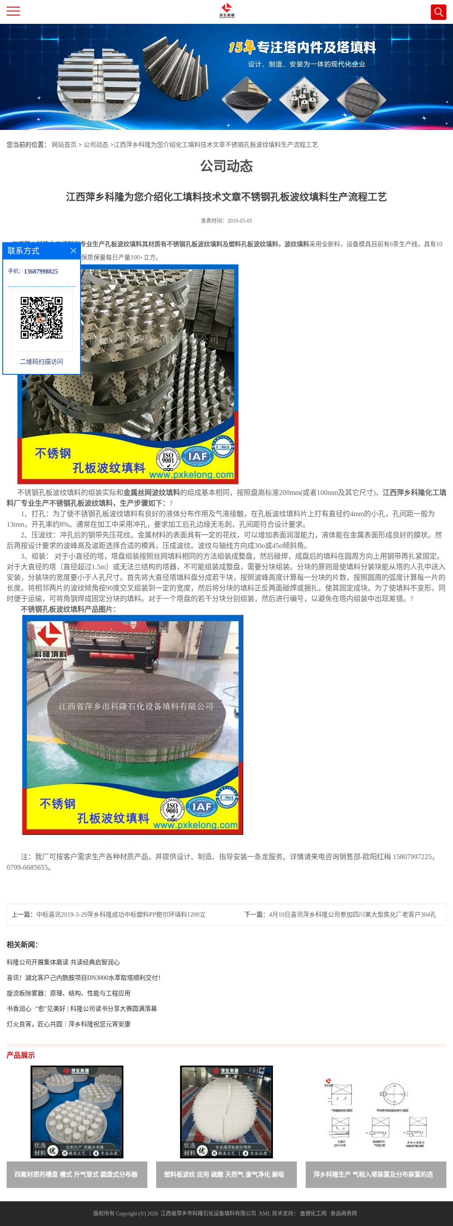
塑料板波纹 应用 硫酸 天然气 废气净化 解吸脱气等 (224, 1176)
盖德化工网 (313, 1214)
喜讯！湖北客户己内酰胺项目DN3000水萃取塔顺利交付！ (85, 978)
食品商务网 (343, 1214)
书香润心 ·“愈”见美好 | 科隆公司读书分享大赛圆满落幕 (82, 1008)
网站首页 (64, 144)
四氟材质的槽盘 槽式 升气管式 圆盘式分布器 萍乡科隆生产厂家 (76, 1176)
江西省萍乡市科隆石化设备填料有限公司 (208, 1214)
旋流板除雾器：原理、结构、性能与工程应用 (69, 993)
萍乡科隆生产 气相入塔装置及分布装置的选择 (373, 1176)
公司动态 (96, 144)
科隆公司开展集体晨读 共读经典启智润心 (63, 962)
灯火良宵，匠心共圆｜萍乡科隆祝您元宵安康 (69, 1024)
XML (265, 1214)
